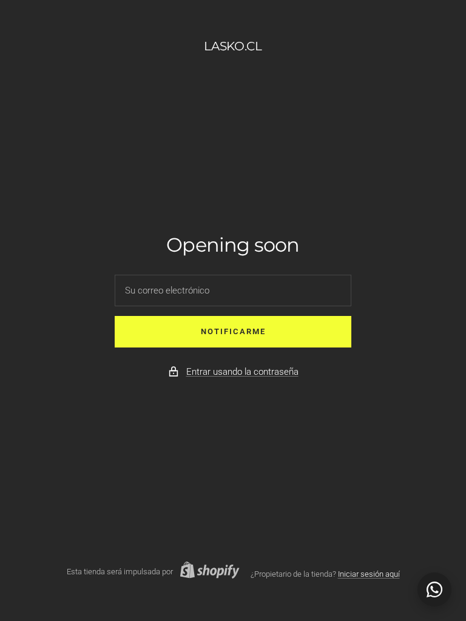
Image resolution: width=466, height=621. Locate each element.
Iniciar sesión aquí (369, 574)
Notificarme (233, 331)
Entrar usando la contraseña (242, 371)
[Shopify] (206, 572)
